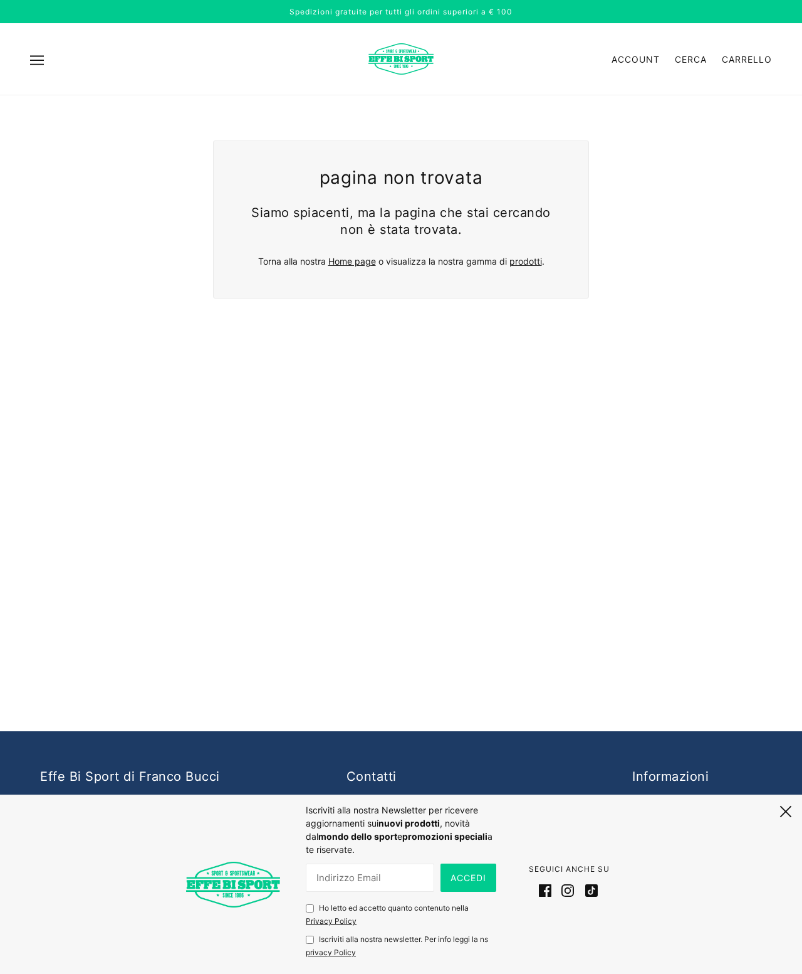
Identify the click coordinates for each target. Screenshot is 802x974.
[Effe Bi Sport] (401, 58)
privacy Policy (331, 952)
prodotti (525, 261)
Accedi (468, 877)
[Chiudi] (785, 809)
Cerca (691, 59)
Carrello (747, 59)
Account (636, 59)
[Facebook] (547, 890)
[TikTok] (589, 890)
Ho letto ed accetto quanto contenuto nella (387, 914)
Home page (352, 261)
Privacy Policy (331, 921)
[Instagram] (567, 890)
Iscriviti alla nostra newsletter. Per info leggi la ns (397, 945)
